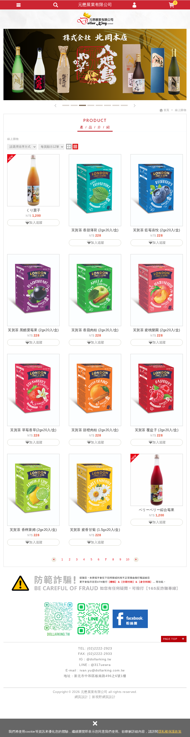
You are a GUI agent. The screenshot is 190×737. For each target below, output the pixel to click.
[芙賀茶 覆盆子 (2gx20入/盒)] (156, 390)
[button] (55, 105)
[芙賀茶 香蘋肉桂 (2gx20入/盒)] (95, 290)
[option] (95, 64)
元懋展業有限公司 (95, 18)
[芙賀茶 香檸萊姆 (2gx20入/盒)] (33, 490)
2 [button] (74, 105)
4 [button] (90, 105)
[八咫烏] (95, 64)
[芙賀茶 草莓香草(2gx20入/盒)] (33, 390)
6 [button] (107, 105)
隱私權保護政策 (169, 731)
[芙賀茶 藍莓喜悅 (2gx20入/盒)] (156, 190)
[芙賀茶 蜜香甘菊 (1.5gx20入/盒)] (95, 490)
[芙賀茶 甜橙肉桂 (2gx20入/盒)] (95, 390)
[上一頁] (53, 559)
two (69, 146)
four (75, 146)
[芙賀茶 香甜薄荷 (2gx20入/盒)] (95, 190)
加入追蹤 (35, 222)
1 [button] (65, 105)
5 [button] (99, 105)
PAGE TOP (170, 639)
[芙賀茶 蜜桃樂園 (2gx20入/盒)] (156, 290)
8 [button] (124, 105)
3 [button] (82, 105)
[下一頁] (136, 559)
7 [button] (115, 105)
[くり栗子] (33, 180)
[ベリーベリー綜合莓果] (156, 480)
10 (128, 559)
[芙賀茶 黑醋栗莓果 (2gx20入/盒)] (33, 290)
